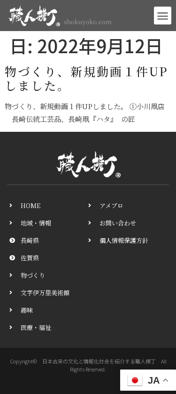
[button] (163, 15)
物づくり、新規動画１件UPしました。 (86, 78)
